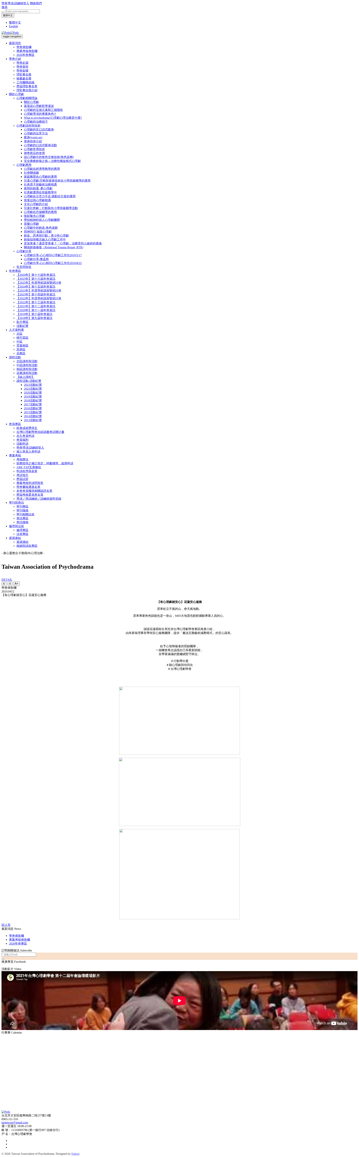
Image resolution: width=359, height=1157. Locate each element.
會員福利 (22, 439)
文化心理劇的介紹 (36, 204)
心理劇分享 (23, 251)
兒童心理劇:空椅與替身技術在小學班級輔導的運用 (57, 180)
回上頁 (5, 924)
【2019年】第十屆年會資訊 (34, 314)
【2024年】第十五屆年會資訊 (35, 286)
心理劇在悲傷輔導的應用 (40, 212)
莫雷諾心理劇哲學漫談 (39, 106)
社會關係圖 (31, 172)
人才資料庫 (16, 329)
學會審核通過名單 (28, 486)
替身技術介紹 (33, 141)
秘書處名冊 (23, 78)
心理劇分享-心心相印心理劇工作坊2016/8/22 (53, 263)
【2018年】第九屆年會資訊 (34, 318)
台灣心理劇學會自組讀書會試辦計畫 (40, 431)
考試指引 (22, 475)
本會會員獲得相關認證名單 (34, 490)
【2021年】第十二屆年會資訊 (35, 306)
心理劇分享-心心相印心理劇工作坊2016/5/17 (53, 255)
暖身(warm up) (33, 137)
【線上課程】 (25, 376)
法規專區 (22, 534)
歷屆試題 (22, 479)
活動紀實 (22, 325)
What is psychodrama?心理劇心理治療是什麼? (53, 117)
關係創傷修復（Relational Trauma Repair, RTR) (53, 247)
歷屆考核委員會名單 (29, 494)
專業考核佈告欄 (26, 51)
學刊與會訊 (16, 502)
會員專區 (15, 424)
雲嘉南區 (22, 345)
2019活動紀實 (33, 396)
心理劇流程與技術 (28, 125)
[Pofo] (10, 32)
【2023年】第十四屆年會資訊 (35, 294)
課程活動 (15, 357)
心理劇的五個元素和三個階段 (43, 109)
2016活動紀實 (33, 408)
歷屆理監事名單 (26, 86)
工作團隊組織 (25, 82)
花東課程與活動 (26, 373)
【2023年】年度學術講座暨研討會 (38, 290)
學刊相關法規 (25, 514)
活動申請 (22, 443)
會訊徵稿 (22, 522)
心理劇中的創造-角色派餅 (41, 227)
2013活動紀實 (33, 420)
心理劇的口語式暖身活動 (40, 145)
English (13, 26)
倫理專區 (22, 530)
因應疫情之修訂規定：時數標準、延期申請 (44, 463)
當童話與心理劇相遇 (37, 200)
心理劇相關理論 (26, 98)
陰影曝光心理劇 (34, 215)
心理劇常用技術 (34, 149)
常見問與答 (23, 267)
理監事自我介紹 (26, 90)
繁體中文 (8, 15)
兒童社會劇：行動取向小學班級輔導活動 (51, 208)
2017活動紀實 (33, 404)
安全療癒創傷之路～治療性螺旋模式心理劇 (52, 161)
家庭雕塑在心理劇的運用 (40, 176)
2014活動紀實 (33, 416)
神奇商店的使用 (34, 153)
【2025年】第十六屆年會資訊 (35, 278)
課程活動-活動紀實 (28, 380)
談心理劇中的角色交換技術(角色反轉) (49, 157)
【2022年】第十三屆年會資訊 (35, 302)
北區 (19, 333)
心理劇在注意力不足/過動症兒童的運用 (50, 196)
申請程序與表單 (26, 471)
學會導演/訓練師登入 (15, 3)
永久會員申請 (25, 435)
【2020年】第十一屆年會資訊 (35, 310)
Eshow (75, 1153)
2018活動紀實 (33, 400)
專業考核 (15, 455)
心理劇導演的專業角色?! (40, 113)
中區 (19, 341)
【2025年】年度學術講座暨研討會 (38, 282)
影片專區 (22, 322)
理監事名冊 (23, 74)
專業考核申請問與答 (29, 483)
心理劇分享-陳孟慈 (36, 259)
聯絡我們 (36, 3)
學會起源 (22, 62)
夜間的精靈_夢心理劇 (38, 188)
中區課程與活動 (26, 365)
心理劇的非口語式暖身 (39, 129)
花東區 (20, 353)
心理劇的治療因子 (36, 121)
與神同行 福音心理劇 (38, 231)
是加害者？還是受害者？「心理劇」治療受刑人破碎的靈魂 (63, 243)
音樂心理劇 (31, 223)
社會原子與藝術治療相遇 (40, 184)
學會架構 (22, 70)
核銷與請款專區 (26, 545)
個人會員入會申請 (28, 451)
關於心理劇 (16, 94)
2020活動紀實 (33, 392)
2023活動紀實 (33, 384)
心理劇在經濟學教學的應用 (42, 168)
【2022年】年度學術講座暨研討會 (38, 298)
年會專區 (15, 270)
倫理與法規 (16, 526)
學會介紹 (15, 58)
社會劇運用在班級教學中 (40, 192)
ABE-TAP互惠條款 (28, 467)
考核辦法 (22, 459)
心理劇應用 (23, 164)
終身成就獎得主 (26, 428)
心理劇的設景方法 (36, 133)
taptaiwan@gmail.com (14, 1122)
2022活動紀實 (33, 388)
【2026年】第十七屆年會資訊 (35, 274)
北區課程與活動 (26, 361)
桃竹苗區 (22, 337)
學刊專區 (22, 506)
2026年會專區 (25, 54)
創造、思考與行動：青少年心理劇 (46, 235)
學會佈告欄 (23, 47)
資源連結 (15, 538)
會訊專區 (22, 518)
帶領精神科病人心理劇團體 (42, 219)
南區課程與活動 (26, 369)
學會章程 (22, 66)
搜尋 (4, 7)
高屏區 (20, 349)
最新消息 (15, 43)
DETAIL (6, 579)
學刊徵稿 (22, 510)
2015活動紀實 (33, 412)
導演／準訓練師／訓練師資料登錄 (38, 498)
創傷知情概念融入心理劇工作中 (45, 239)
